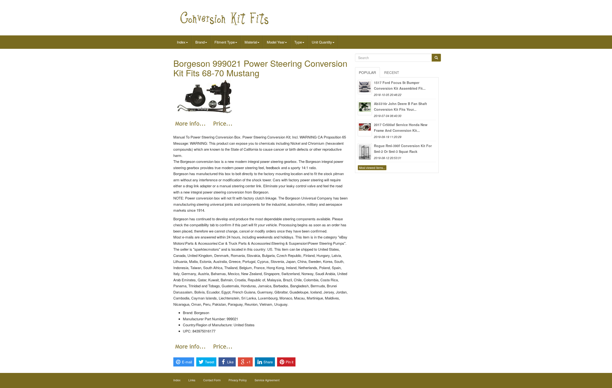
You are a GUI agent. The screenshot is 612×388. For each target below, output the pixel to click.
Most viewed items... (372, 168)
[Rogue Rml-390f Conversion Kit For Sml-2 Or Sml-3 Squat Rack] (365, 150)
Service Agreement (267, 380)
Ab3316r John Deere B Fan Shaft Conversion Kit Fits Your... (400, 106)
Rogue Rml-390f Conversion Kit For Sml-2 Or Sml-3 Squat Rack (403, 148)
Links (191, 380)
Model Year (275, 41)
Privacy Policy (238, 380)
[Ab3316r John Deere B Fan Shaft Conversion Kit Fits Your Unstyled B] (365, 108)
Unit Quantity (322, 41)
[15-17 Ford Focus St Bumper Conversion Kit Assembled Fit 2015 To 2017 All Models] (365, 87)
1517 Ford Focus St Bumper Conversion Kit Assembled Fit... (400, 85)
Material (251, 41)
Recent (391, 72)
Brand (200, 41)
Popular (367, 72)
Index (181, 41)
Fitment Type (224, 41)
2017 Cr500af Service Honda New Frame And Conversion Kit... (400, 127)
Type (298, 41)
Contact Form (212, 380)
